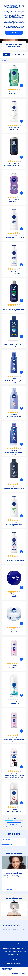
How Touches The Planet (14, 957)
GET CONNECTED (14, 944)
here (20, 7)
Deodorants (7, 844)
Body (6, 839)
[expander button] (14, 936)
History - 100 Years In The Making (14, 951)
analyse (15, 5)
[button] (21, 85)
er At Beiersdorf (14, 954)
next (26, 874)
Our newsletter (13, 964)
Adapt (14, 37)
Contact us (14, 959)
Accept (14, 32)
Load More (14, 824)
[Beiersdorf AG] (7, 969)
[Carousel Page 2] (14, 900)
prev (2, 874)
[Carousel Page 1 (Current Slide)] (13, 900)
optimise (13, 6)
